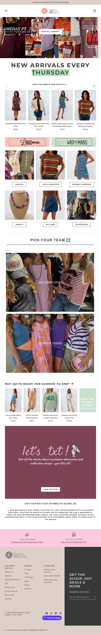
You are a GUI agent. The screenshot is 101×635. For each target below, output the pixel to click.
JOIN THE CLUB (50, 489)
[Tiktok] (51, 613)
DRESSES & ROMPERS (81, 184)
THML (27, 573)
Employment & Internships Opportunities (27, 542)
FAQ (6, 583)
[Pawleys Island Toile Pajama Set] (69, 400)
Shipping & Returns (12, 579)
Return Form (9, 595)
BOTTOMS (50, 224)
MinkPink (28, 589)
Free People (29, 577)
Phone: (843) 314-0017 (52, 576)
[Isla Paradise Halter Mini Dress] (13, 400)
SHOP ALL (19, 184)
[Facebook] (47, 613)
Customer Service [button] (10, 567)
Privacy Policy (10, 587)
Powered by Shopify (38, 630)
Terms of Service (11, 591)
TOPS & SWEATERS (50, 184)
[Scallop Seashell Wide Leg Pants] (32, 400)
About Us (8, 576)
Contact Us (9, 572)
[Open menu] (8, 11)
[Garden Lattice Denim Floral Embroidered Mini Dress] (62, 105)
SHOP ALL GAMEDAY (50, 31)
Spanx (27, 581)
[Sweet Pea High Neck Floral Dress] (15, 105)
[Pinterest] (56, 613)
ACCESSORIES (81, 224)
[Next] (94, 86)
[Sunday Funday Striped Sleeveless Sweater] (85, 105)
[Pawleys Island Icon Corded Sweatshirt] (50, 400)
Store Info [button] (49, 566)
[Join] (94, 597)
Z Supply (28, 569)
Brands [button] (28, 566)
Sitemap (8, 599)
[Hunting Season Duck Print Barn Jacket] (39, 105)
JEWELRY (19, 224)
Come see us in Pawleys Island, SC (73, 542)
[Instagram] (60, 613)
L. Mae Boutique (14, 630)
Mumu (27, 585)
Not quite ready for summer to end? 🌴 (39, 383)
